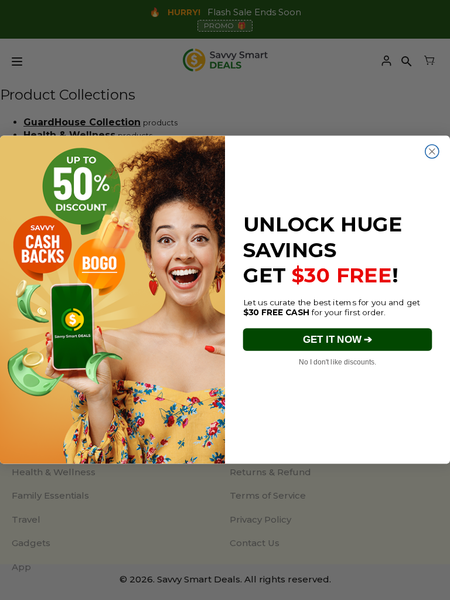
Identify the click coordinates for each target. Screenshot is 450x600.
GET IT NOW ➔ (337, 339)
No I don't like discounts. (337, 362)
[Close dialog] (432, 151)
